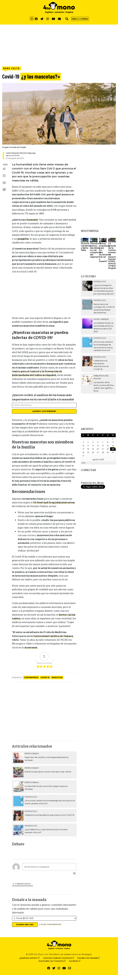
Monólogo (31, 797)
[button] (66, 19)
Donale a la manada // (88, 958)
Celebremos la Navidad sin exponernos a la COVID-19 (49, 815)
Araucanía (30, 647)
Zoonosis (31, 219)
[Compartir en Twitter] (4, 169)
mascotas (57, 677)
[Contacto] (59, 19)
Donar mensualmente (51, 924)
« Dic (83, 463)
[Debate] (4, 190)
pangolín (23, 238)
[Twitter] (42, 19)
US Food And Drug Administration (54, 502)
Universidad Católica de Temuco (53, 635)
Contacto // (74, 961)
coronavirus (31, 677)
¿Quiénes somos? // (29, 958)
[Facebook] (36, 19)
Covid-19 (45, 677)
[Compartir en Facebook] (4, 176)
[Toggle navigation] (32, 19)
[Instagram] (47, 19)
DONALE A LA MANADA (80, 18)
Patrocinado (32, 753)
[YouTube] (53, 19)
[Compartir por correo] (4, 183)
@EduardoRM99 (13, 155)
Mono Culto (11, 68)
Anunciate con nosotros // (52, 961)
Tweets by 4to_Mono (92, 482)
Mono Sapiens (101, 319)
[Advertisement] (59, 45)
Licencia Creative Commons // (58, 958)
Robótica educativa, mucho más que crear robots (48, 771)
